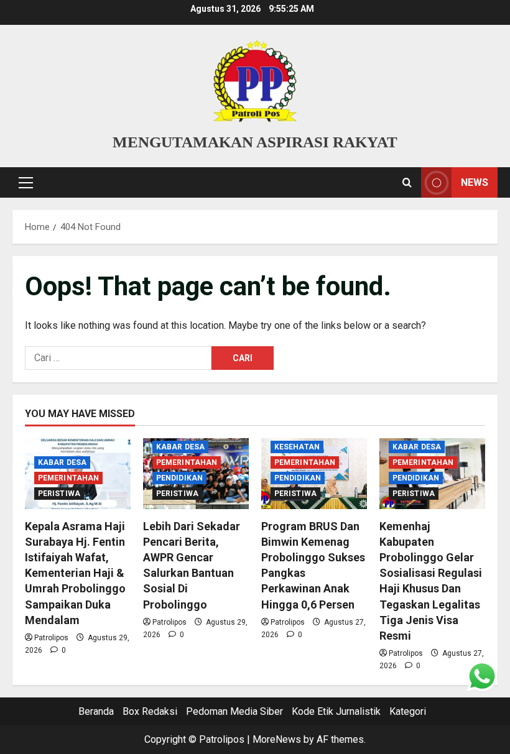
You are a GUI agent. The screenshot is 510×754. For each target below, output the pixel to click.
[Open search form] (407, 182)
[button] (25, 183)
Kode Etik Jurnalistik (336, 711)
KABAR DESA (62, 462)
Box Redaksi (150, 711)
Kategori (407, 711)
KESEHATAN (297, 447)
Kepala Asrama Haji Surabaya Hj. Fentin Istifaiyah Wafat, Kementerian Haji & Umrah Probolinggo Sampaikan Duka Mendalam (75, 573)
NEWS (474, 182)
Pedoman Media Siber (234, 711)
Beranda (96, 711)
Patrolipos (51, 637)
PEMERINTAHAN (68, 478)
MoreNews (277, 739)
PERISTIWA (59, 493)
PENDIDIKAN (179, 478)
